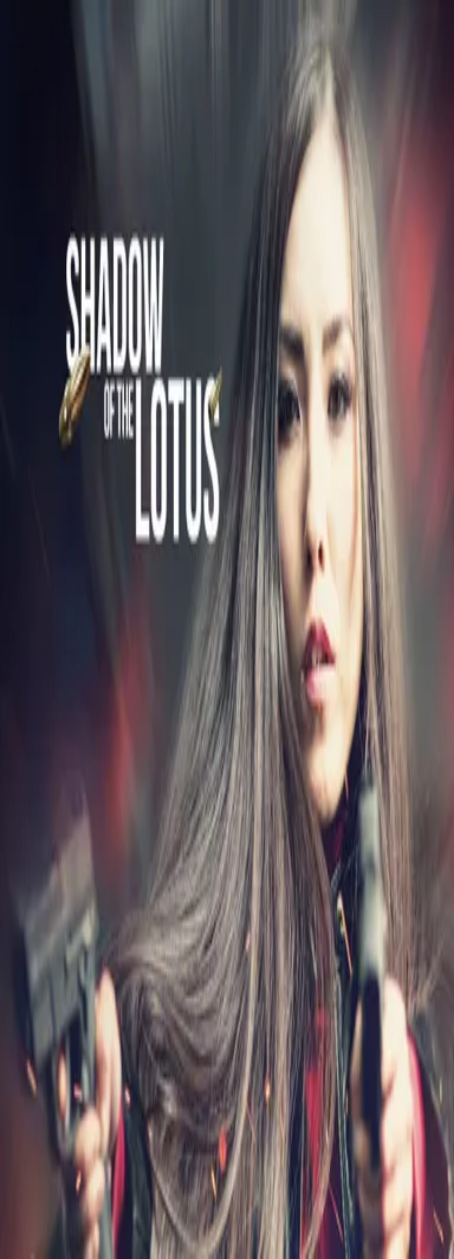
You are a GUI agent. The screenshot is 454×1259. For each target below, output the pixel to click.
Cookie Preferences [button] (36, 1054)
